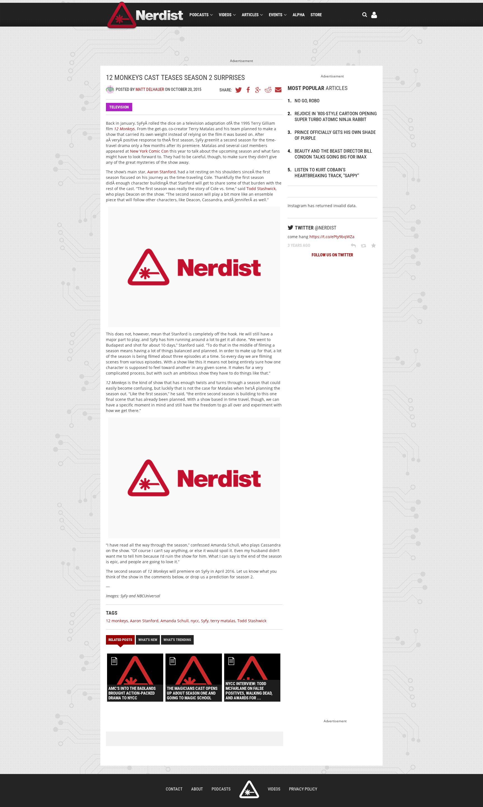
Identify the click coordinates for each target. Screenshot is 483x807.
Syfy (205, 620)
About (197, 789)
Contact (174, 789)
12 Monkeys (124, 128)
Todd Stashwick (261, 188)
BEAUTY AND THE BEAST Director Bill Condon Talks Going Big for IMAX (333, 154)
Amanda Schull (174, 620)
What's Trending (177, 640)
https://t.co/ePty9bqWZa (331, 236)
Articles (250, 14)
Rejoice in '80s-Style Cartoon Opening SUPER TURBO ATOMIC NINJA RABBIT (336, 116)
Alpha (299, 14)
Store (316, 14)
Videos (225, 14)
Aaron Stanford (161, 171)
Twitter (238, 90)
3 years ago (299, 245)
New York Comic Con (149, 151)
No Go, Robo (307, 100)
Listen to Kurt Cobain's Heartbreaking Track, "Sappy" (327, 172)
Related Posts (120, 640)
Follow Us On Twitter (332, 254)
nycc (195, 620)
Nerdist (145, 15)
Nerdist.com (249, 789)
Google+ (258, 90)
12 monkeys (117, 620)
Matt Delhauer (150, 89)
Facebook (248, 90)
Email (277, 90)
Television (119, 107)
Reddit (268, 90)
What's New (147, 640)
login (374, 15)
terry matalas (222, 620)
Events (275, 14)
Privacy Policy (303, 789)
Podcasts (199, 14)
